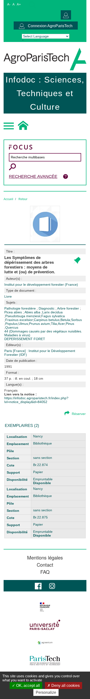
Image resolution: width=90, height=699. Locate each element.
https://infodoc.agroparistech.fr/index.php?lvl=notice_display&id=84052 (36, 400)
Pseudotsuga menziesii (22, 316)
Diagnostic (47, 308)
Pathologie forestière (20, 308)
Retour (22, 199)
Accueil (8, 199)
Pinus (70, 324)
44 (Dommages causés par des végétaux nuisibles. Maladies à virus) (43, 333)
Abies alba (32, 312)
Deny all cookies (65, 685)
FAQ (45, 572)
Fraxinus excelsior (19, 320)
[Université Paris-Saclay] (45, 625)
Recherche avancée (33, 176)
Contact (45, 564)
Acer (61, 324)
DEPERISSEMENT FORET (24, 339)
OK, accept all (27, 685)
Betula (65, 320)
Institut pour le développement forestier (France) (41, 284)
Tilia (54, 324)
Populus (11, 324)
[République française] (45, 607)
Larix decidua (52, 312)
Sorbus (76, 320)
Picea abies (13, 312)
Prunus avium (39, 324)
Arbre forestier (68, 308)
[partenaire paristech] (45, 661)
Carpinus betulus (47, 320)
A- (8, 4)
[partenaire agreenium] (45, 643)
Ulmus (23, 324)
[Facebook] (38, 585)
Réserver (79, 414)
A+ (19, 4)
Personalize (46, 692)
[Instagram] (52, 585)
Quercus (11, 327)
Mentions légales (45, 557)
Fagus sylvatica (53, 316)
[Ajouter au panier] (76, 261)
